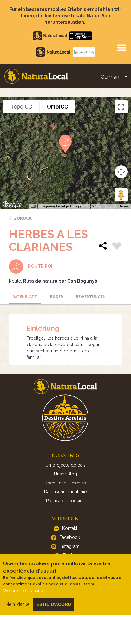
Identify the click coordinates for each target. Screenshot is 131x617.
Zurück (23, 218)
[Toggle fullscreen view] (121, 106)
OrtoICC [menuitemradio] (57, 106)
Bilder (56, 297)
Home (36, 76)
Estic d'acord (53, 604)
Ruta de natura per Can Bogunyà (60, 281)
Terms (124, 206)
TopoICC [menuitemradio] (21, 106)
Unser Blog (65, 473)
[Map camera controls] (121, 171)
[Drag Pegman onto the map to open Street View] (121, 194)
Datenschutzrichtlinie (65, 491)
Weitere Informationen (24, 590)
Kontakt (69, 528)
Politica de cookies (65, 500)
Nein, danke (17, 604)
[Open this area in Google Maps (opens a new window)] (12, 204)
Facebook (70, 537)
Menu (121, 47)
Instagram (70, 546)
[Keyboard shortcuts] (33, 206)
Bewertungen (90, 297)
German (110, 77)
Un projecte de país (65, 465)
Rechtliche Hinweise (65, 482)
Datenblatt (24, 297)
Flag (117, 247)
